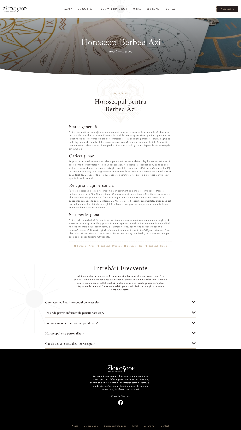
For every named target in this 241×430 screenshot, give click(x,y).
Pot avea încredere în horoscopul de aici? (71, 323)
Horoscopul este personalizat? (64, 333)
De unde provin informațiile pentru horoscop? (74, 313)
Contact (171, 9)
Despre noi (153, 9)
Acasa (68, 9)
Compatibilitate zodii (114, 9)
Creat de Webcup (120, 396)
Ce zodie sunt (86, 9)
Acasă (113, 51)
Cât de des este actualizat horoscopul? (70, 344)
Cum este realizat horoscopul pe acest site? (73, 302)
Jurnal (137, 9)
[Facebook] (120, 402)
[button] (120, 303)
